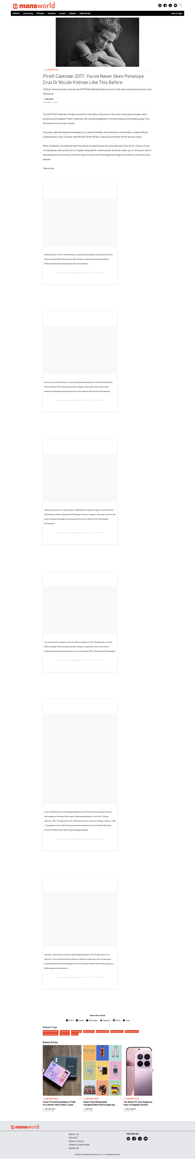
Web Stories (84, 13)
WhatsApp (93, 1020)
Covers (62, 13)
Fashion (16, 13)
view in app (176, 13)
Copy (127, 1020)
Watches (52, 13)
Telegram (106, 1020)
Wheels (72, 13)
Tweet (81, 1020)
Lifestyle (40, 13)
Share (71, 1020)
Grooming (28, 13)
